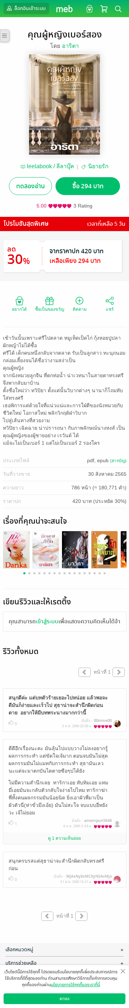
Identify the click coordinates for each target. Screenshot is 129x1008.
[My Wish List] (88, 8)
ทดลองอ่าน (30, 186)
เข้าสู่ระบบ (47, 621)
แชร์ (110, 309)
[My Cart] (104, 8)
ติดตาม (80, 309)
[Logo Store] (65, 8)
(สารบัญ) (118, 460)
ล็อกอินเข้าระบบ (29, 8)
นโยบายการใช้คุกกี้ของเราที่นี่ (75, 985)
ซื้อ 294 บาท (88, 186)
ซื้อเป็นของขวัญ (49, 309)
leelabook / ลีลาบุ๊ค (50, 166)
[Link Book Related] (16, 550)
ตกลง (64, 998)
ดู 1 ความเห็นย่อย (64, 838)
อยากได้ (19, 309)
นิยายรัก (98, 166)
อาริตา (70, 46)
